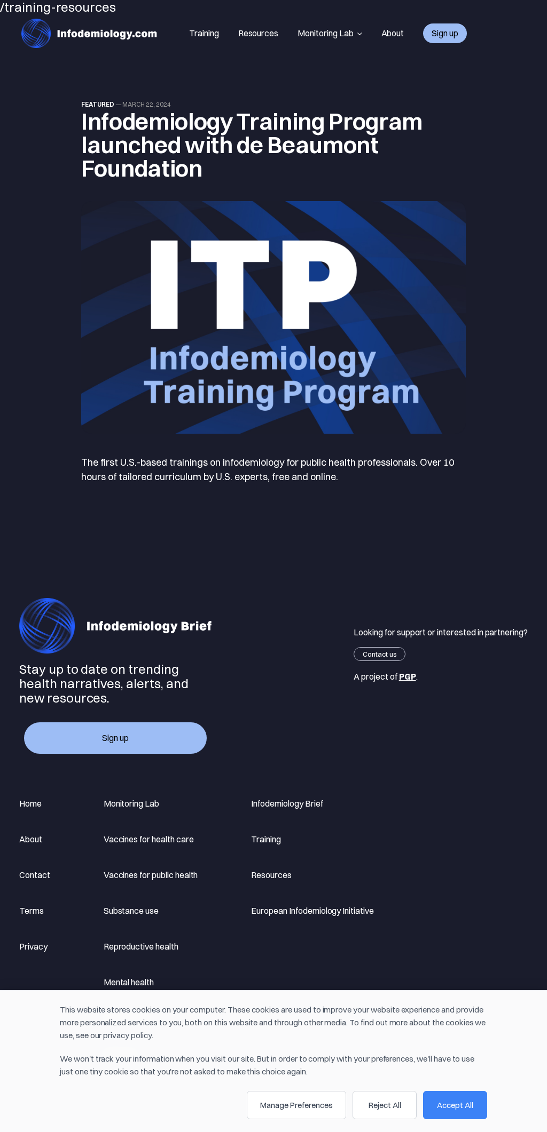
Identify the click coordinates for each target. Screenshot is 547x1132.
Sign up (445, 33)
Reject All (385, 1105)
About (392, 33)
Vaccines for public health (151, 875)
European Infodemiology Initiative (312, 910)
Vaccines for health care (149, 839)
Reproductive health (141, 946)
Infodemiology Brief (287, 803)
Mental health (129, 982)
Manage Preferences (296, 1105)
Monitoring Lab (325, 33)
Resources (258, 33)
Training (204, 33)
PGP (407, 676)
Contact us (379, 654)
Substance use (131, 910)
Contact (34, 875)
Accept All (455, 1105)
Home (30, 803)
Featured (97, 104)
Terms (31, 910)
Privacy (33, 946)
